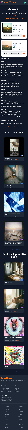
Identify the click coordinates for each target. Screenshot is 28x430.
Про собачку (8, 282)
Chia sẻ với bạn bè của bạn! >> (14, 18)
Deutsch (21, 414)
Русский (21, 424)
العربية (7, 419)
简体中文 (21, 406)
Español (7, 414)
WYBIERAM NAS (9, 310)
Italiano (7, 424)
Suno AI (15, 15)
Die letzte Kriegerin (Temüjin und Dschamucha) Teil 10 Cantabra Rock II (13, 243)
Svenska (7, 427)
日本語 (7, 411)
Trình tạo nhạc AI (5, 388)
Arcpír (6, 366)
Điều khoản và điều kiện (7, 399)
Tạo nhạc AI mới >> (14, 127)
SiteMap (17, 391)
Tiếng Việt (20, 416)
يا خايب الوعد (8, 185)
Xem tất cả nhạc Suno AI (14, 249)
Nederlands (7, 422)
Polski (20, 422)
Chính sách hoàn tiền (6, 400)
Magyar (21, 419)
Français (7, 416)
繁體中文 (7, 409)
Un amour (8, 158)
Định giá (17, 388)
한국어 (20, 409)
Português (20, 411)
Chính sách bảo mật (6, 397)
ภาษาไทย (21, 427)
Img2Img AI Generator (6, 389)
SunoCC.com (7, 378)
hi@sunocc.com (19, 389)
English (7, 406)
